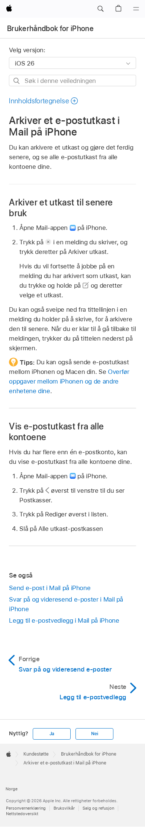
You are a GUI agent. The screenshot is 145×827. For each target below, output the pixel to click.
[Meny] (136, 9)
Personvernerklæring (26, 808)
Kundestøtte (36, 754)
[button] (100, 9)
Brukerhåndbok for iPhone (50, 28)
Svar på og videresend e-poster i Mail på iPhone (66, 604)
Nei (94, 733)
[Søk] (17, 81)
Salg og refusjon (98, 808)
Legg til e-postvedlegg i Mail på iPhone (64, 620)
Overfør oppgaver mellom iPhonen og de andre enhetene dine (69, 381)
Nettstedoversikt (22, 813)
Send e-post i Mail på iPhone (49, 588)
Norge (11, 788)
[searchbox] (72, 80)
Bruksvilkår (64, 808)
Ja (52, 733)
